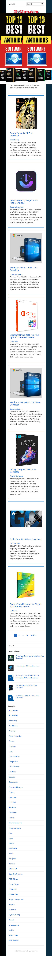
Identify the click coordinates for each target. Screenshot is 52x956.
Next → (34, 635)
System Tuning (14, 915)
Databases (13, 772)
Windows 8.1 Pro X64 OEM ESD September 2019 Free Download (27, 677)
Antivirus (12, 731)
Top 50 (11, 920)
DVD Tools (13, 797)
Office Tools (14, 342)
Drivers (11, 792)
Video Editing (14, 140)
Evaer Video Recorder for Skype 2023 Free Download (25, 605)
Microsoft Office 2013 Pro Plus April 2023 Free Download (24, 336)
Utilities (11, 930)
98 (27, 635)
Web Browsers (14, 940)
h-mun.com (22, 951)
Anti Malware (13, 726)
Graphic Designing (16, 476)
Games (11, 818)
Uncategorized (14, 925)
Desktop (12, 777)
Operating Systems (16, 274)
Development (13, 782)
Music (11, 853)
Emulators (12, 808)
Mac (10, 833)
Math (11, 838)
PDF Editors (13, 879)
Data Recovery (14, 767)
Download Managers (17, 207)
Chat (10, 751)
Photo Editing (14, 884)
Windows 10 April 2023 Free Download (23, 268)
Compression (13, 762)
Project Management (16, 899)
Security (12, 905)
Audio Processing (15, 736)
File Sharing (13, 813)
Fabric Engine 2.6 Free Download (27, 666)
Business (12, 746)
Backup (11, 741)
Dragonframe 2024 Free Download (21, 134)
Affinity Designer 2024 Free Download (23, 470)
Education (12, 802)
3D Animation (13, 711)
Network (12, 864)
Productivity (13, 889)
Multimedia (13, 611)
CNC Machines (15, 543)
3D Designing (13, 716)
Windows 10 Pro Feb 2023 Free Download (25, 403)
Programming (13, 894)
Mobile (11, 843)
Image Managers (15, 828)
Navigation (12, 859)
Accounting (13, 721)
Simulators (13, 910)
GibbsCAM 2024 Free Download (25, 539)
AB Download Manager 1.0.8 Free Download (24, 201)
